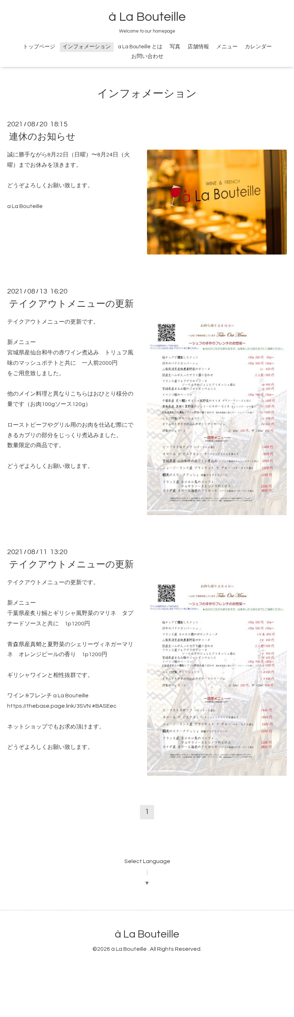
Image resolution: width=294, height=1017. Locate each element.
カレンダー (258, 46)
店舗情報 (198, 46)
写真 (175, 46)
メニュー (227, 46)
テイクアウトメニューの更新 (71, 304)
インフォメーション (86, 46)
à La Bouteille (147, 17)
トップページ (39, 46)
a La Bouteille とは (140, 46)
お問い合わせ (147, 56)
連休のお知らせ (42, 136)
